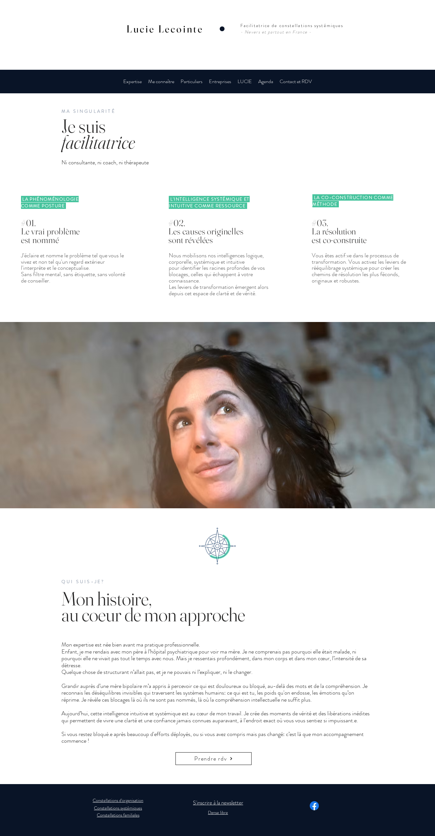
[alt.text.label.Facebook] (314, 806)
